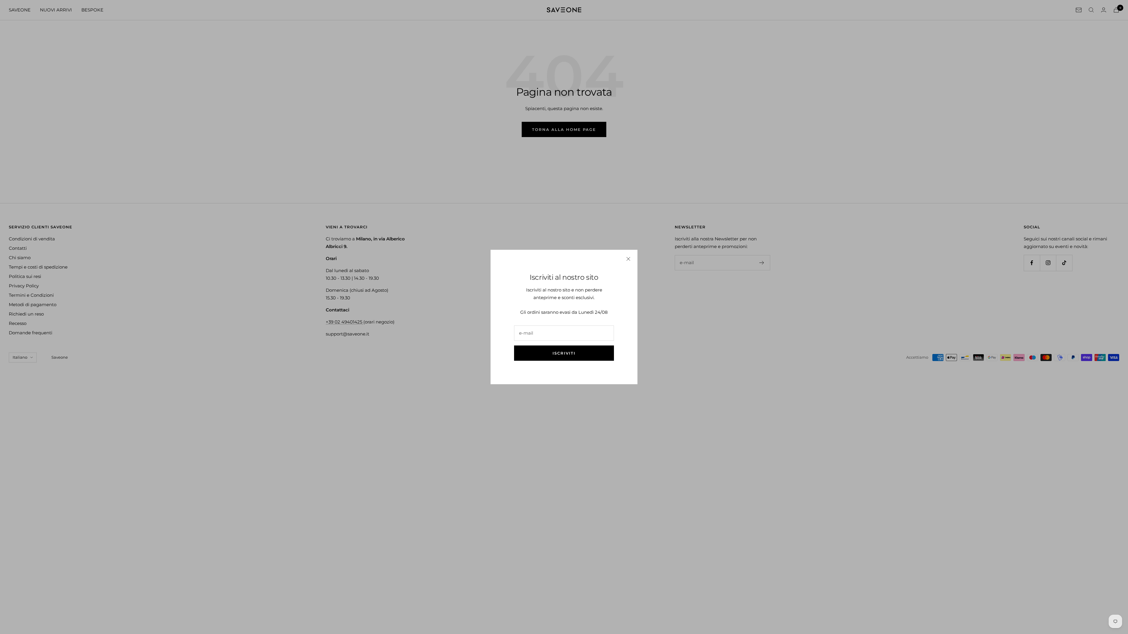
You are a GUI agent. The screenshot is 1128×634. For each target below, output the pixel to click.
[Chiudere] (628, 259)
